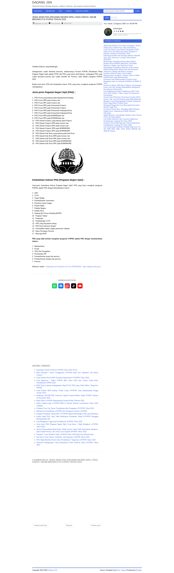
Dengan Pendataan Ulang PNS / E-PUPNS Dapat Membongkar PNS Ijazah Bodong (67, 414)
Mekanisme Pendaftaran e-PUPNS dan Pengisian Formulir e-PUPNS (61, 411)
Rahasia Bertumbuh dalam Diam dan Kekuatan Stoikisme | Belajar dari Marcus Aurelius (121, 70)
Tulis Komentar (55, 23)
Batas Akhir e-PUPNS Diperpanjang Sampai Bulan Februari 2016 (60, 401)
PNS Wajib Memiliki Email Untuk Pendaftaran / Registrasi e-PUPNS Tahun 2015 (66, 440)
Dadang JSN (42, 2)
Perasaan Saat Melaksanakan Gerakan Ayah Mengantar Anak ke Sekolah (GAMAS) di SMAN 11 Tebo (122, 81)
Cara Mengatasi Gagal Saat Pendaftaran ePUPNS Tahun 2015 (59, 421)
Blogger (139, 570)
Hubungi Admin (81, 11)
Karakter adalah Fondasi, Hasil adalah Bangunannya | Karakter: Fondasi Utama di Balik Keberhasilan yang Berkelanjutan (121, 75)
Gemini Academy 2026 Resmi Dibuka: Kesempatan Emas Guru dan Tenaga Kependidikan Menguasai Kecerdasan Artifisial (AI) (122, 87)
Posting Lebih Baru (40, 525)
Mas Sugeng (121, 570)
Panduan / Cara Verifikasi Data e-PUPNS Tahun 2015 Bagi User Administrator (65, 434)
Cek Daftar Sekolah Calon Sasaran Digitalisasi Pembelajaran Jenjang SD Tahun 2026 (121, 120)
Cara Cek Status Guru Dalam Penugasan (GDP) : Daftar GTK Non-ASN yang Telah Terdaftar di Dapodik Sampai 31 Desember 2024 (122, 51)
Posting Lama (96, 525)
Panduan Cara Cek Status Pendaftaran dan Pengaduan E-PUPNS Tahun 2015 (65, 408)
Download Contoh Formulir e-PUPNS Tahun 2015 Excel (56, 370)
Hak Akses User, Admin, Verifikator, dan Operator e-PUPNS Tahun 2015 (62, 437)
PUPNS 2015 (68, 23)
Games (68, 11)
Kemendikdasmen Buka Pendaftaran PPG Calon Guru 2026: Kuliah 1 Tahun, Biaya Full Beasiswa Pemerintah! (121, 93)
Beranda (38, 11)
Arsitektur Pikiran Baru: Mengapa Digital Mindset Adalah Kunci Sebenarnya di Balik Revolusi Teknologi (121, 111)
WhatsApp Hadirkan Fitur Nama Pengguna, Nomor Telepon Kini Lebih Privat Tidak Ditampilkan (122, 47)
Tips (60, 11)
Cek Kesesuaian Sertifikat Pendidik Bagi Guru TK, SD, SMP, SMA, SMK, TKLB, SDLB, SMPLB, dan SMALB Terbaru (122, 129)
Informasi (50, 11)
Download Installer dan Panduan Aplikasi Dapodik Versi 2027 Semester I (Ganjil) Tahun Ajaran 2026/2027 (122, 57)
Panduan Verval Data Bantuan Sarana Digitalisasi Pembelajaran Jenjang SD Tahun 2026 (122, 124)
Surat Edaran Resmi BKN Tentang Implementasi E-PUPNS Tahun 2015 (62, 378)
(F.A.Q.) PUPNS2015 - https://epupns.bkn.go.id (73, 267)
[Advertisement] (67, 45)
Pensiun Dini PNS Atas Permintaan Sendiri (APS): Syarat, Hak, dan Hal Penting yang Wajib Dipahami (122, 98)
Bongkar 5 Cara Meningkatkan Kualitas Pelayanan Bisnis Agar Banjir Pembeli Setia (122, 102)
